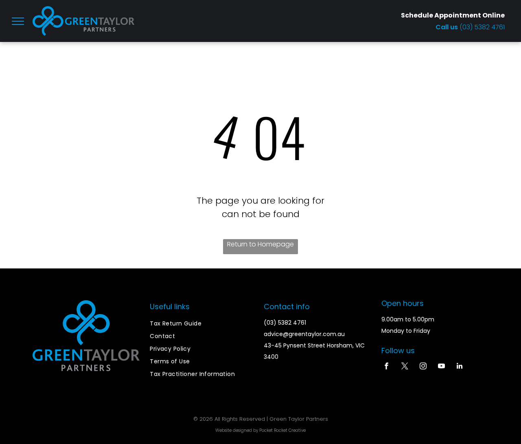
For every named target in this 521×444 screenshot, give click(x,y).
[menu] (17, 21)
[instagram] (423, 367)
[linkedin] (460, 367)
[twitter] (405, 367)
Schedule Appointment (441, 15)
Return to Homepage (260, 244)
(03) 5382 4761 (482, 27)
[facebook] (386, 367)
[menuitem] (203, 323)
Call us (448, 27)
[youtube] (441, 367)
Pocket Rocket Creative (282, 430)
